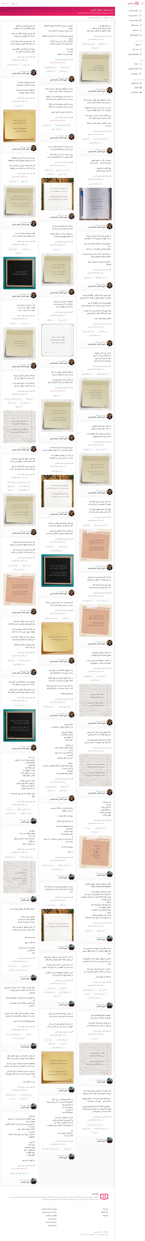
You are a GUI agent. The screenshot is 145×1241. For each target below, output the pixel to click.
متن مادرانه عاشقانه (101, 1129)
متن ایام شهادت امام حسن (13, 399)
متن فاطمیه (102, 332)
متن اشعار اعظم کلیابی (101, 10)
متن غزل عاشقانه (48, 707)
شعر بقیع (11, 486)
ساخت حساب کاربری (49, 1212)
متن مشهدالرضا (100, 278)
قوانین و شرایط (51, 1215)
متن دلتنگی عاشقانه (64, 865)
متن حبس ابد (62, 320)
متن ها (105, 1209)
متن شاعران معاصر (64, 707)
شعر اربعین (85, 139)
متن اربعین (26, 65)
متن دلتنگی (63, 71)
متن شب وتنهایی (26, 813)
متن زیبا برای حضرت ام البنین (19, 970)
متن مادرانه (23, 1099)
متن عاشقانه (103, 44)
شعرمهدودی (88, 676)
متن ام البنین (12, 966)
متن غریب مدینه (18, 569)
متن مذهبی (25, 966)
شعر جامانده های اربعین (62, 125)
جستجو (105, 1215)
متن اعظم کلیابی (50, 67)
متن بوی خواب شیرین (101, 139)
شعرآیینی (50, 174)
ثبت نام (5, 3)
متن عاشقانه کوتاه (88, 44)
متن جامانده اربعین (95, 184)
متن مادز (12, 1099)
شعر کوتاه (48, 170)
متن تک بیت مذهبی (51, 618)
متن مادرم (49, 1040)
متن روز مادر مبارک (95, 998)
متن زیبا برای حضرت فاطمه (18, 1173)
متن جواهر (51, 1044)
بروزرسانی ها (52, 1225)
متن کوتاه (95, 48)
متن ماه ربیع (62, 174)
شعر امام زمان (101, 676)
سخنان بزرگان (13, 249)
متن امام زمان (94, 680)
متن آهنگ (104, 1212)
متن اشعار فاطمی (88, 332)
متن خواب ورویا (57, 129)
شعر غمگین (100, 931)
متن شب (87, 828)
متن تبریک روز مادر (19, 1038)
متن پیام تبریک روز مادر (13, 1034)
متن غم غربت (62, 547)
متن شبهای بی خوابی (23, 809)
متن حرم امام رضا (24, 660)
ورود (13, 3)
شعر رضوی (24, 181)
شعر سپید (24, 323)
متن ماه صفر (12, 403)
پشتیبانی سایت (51, 1222)
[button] (16, 3)
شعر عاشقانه (64, 67)
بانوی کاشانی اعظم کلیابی (97, 91)
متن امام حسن (25, 403)
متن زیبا (9, 809)
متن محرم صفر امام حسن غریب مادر (18, 482)
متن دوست (51, 905)
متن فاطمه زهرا (94, 335)
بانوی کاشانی (25, 822)
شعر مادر (63, 988)
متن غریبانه (87, 450)
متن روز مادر (67, 1149)
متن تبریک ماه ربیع (62, 170)
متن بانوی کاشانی (102, 374)
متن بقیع (57, 396)
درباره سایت (52, 1219)
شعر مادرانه (102, 990)
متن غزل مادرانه (11, 1095)
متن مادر (87, 994)
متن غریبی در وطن (100, 525)
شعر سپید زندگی (48, 865)
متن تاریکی (88, 931)
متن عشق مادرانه (100, 994)
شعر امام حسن (100, 450)
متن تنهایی (62, 791)
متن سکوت (50, 791)
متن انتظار (56, 250)
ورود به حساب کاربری (49, 1209)
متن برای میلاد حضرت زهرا (50, 1149)
